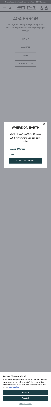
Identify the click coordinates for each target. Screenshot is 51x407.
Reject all (25, 398)
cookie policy (14, 387)
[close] (44, 124)
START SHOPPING (25, 161)
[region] (25, 389)
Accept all (25, 392)
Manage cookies (25, 404)
